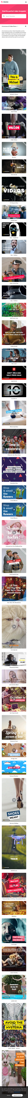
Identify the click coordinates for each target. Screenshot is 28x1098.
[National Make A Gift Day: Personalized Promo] (14, 885)
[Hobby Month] (14, 332)
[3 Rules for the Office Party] (14, 441)
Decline (8, 1095)
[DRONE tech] (14, 847)
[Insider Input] (14, 212)
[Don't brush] (14, 166)
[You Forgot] (14, 930)
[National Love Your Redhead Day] (14, 532)
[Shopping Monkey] (14, 659)
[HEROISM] (14, 908)
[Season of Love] (14, 727)
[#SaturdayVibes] (14, 413)
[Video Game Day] (14, 269)
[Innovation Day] (14, 469)
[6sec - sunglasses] (14, 229)
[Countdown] (14, 390)
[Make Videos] (14, 126)
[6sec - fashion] (14, 247)
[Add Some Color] (14, 310)
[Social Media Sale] (14, 560)
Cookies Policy (17, 1091)
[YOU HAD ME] (14, 627)
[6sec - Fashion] (14, 292)
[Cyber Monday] (14, 959)
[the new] (14, 149)
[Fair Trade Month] (14, 699)
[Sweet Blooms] (14, 492)
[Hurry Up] (14, 1072)
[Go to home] (5, 2)
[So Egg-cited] (14, 750)
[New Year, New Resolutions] (14, 589)
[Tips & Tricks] (14, 103)
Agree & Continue (17, 1095)
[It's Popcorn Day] (14, 189)
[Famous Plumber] (14, 768)
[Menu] (26, 2)
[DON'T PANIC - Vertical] (14, 1025)
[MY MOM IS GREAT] (14, 676)
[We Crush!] (14, 355)
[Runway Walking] (14, 800)
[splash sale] (14, 987)
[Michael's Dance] (14, 71)
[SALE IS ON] (14, 373)
